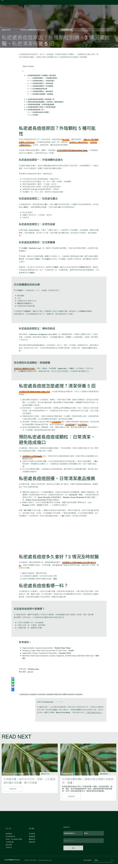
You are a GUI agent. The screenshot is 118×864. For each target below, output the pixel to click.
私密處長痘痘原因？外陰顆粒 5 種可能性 (42, 75)
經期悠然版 (58, 694)
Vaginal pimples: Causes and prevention (37, 648)
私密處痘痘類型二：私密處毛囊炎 (43, 81)
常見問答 (32, 834)
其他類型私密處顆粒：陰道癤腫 (42, 94)
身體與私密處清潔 (68, 694)
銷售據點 (32, 836)
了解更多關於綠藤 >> (94, 712)
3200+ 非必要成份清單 (14, 839)
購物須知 (32, 839)
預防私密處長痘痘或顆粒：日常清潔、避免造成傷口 (45, 102)
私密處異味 (33, 694)
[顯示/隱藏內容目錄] (23, 71)
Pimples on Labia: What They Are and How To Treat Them (44, 650)
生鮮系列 (9, 847)
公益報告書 (10, 842)
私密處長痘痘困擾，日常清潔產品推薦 (41, 104)
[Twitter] (59, 684)
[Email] (59, 687)
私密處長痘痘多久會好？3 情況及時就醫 (41, 107)
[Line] (59, 681)
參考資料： (36, 115)
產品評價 (9, 845)
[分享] (59, 689)
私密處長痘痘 (24, 694)
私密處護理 (49, 694)
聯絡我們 (32, 842)
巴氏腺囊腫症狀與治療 (39, 89)
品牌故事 (9, 834)
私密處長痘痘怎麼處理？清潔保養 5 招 (41, 99)
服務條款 (27, 860)
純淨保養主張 (10, 836)
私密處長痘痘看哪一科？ (36, 109)
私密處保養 (41, 694)
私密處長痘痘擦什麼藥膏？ (41, 112)
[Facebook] (59, 678)
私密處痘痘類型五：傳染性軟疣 (42, 91)
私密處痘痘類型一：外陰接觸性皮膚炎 (44, 78)
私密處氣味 (79, 694)
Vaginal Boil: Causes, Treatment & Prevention (39, 653)
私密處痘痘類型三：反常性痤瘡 (42, 83)
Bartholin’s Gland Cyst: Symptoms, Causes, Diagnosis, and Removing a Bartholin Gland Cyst (58, 655)
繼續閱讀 (12, 788)
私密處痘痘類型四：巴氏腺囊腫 (42, 86)
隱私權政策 (34, 860)
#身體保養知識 (66, 29)
